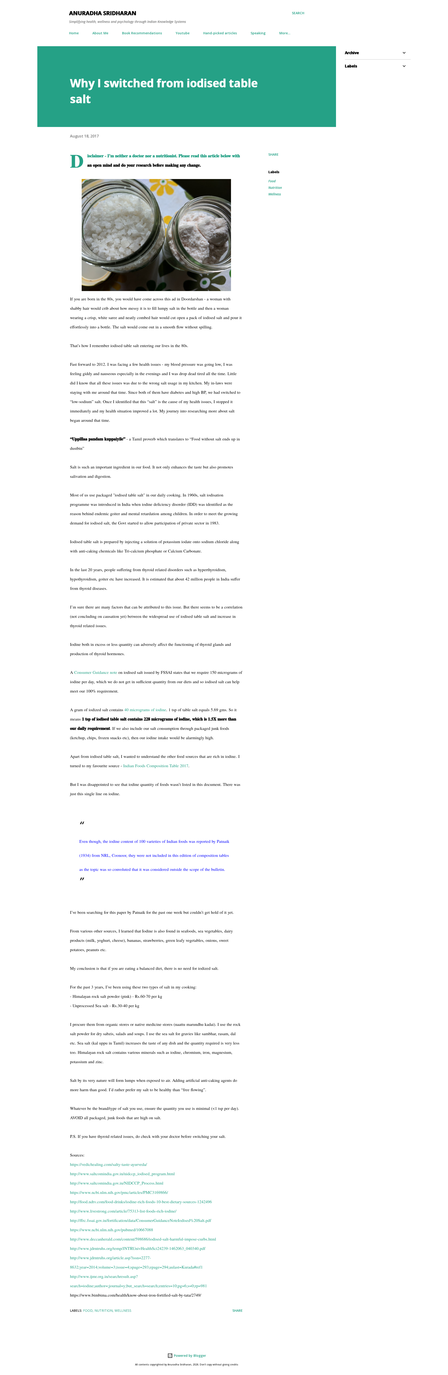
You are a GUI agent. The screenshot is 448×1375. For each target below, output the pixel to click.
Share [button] (273, 154)
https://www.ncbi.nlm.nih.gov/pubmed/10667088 (111, 1229)
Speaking (258, 33)
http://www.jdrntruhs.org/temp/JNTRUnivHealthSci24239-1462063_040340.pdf (137, 1248)
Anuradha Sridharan (102, 13)
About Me (100, 33)
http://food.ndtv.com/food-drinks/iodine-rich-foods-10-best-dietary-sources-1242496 (141, 1201)
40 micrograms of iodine (145, 709)
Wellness (274, 194)
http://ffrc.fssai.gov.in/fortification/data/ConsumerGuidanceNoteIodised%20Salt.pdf (140, 1220)
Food (272, 181)
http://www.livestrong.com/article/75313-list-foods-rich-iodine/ (123, 1211)
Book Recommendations (142, 33)
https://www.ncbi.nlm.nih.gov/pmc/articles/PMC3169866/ (119, 1192)
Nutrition (275, 187)
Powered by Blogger (189, 1355)
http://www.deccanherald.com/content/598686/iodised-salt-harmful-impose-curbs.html (143, 1239)
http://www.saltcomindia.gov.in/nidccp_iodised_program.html (122, 1173)
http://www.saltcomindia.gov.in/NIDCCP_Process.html (116, 1183)
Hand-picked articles (220, 33)
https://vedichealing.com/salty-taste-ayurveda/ (108, 1164)
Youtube (182, 33)
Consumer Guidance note (95, 672)
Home (74, 33)
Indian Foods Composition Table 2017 (155, 765)
